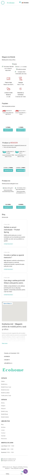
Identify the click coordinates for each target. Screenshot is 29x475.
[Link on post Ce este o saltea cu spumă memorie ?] (14, 249)
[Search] (16, 2)
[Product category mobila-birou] (21, 67)
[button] (8, 130)
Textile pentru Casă (6, 395)
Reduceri (3, 408)
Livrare (3, 430)
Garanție (3, 435)
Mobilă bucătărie (5, 392)
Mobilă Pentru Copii (6, 387)
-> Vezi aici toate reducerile (9, 147)
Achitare (3, 427)
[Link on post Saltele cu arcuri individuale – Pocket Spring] (14, 221)
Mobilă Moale (4, 414)
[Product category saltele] (14, 64)
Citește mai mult (8, 244)
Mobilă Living (4, 411)
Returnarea (4, 438)
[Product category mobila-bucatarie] (21, 69)
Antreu (3, 403)
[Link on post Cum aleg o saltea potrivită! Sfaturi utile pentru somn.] (14, 274)
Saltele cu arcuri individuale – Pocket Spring (12, 229)
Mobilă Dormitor (5, 390)
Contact (3, 433)
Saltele (3, 381)
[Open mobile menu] (2, 2)
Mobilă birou (4, 384)
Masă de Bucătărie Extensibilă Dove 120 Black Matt (21, 193)
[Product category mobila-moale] (21, 73)
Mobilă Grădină (5, 417)
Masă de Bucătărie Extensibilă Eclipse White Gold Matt (8, 191)
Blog (2, 424)
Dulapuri (3, 405)
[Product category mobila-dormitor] (8, 68)
